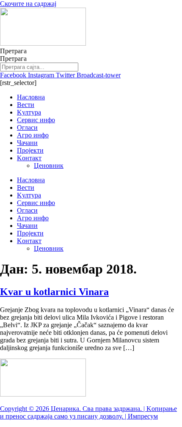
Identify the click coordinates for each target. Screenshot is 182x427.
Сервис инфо (36, 119)
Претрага (13, 51)
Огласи (27, 127)
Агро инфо (33, 135)
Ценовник (48, 165)
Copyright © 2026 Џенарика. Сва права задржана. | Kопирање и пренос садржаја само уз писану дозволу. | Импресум (88, 412)
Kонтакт (29, 157)
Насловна (31, 97)
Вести (25, 104)
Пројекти (30, 150)
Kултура (29, 112)
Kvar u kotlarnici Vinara (54, 291)
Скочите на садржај (28, 3)
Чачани (27, 142)
